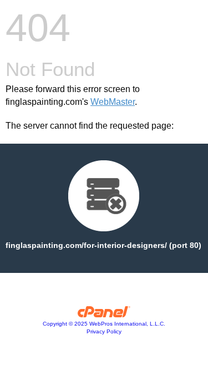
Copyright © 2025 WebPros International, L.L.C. (104, 324)
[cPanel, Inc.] (104, 314)
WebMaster (112, 102)
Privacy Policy (104, 331)
